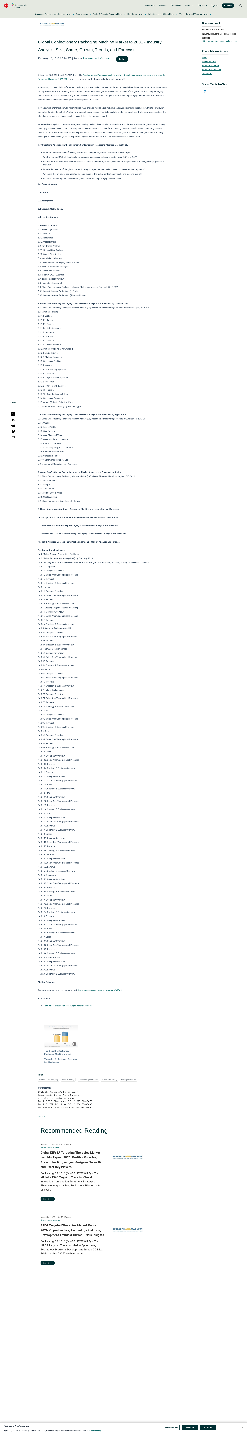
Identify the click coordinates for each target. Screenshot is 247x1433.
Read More (47, 1199)
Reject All (190, 1427)
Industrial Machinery (109, 1080)
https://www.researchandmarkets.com (219, 41)
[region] (123, 1427)
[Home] (15, 5)
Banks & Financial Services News (107, 14)
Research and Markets (96, 58)
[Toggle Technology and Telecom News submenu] (210, 14)
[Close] (243, 1427)
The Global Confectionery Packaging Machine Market (67, 1006)
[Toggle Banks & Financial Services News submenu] (124, 14)
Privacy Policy (95, 1430)
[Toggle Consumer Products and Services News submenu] (73, 14)
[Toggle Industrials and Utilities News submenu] (176, 14)
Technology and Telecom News (193, 14)
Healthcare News (135, 14)
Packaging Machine (128, 1080)
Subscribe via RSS (210, 65)
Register (228, 5)
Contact (42, 1116)
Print (204, 57)
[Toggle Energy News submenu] (90, 14)
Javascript (207, 73)
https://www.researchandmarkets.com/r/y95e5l (100, 990)
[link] (150, 5)
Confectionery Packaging (48, 1080)
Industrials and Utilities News (161, 14)
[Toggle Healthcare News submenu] (145, 14)
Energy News (82, 14)
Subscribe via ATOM (211, 69)
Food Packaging (68, 1080)
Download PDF (209, 61)
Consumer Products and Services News (53, 14)
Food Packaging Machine (88, 1080)
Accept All (208, 1427)
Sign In (214, 5)
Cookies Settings (171, 1427)
